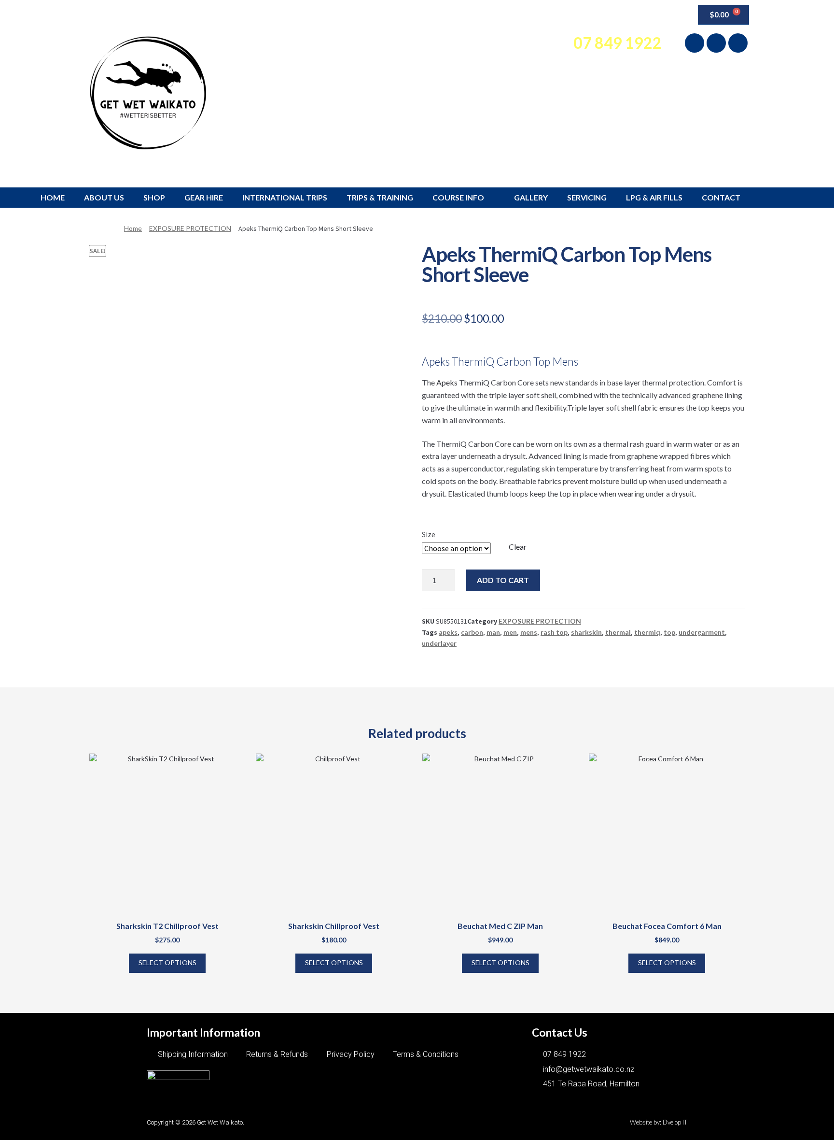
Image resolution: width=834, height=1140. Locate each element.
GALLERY (531, 197)
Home (133, 228)
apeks (448, 632)
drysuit (683, 493)
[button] (666, 13)
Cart (633, 15)
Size (428, 534)
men (510, 632)
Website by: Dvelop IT (658, 1122)
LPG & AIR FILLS (654, 197)
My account (587, 15)
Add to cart (503, 579)
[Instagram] (716, 43)
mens (528, 632)
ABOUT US (104, 197)
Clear (518, 546)
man (493, 632)
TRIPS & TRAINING (380, 197)
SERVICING (587, 197)
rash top (554, 632)
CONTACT (721, 197)
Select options (167, 962)
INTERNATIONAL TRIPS (284, 197)
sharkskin (586, 632)
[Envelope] (738, 43)
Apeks (447, 382)
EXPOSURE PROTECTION (190, 228)
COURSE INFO (458, 197)
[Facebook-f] (694, 43)
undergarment (702, 632)
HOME (53, 197)
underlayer (439, 643)
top (669, 632)
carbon (472, 632)
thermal (618, 632)
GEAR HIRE (203, 197)
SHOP (154, 197)
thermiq (647, 632)
